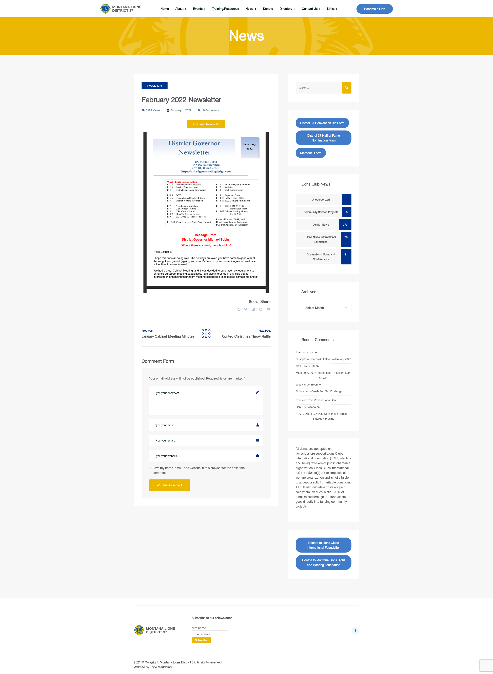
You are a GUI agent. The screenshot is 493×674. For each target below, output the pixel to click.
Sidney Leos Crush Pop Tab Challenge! (319, 391)
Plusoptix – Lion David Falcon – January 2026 (323, 359)
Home (164, 8)
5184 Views (153, 110)
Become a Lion (374, 9)
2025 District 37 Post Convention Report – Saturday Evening (323, 416)
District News (329, 224)
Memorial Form (310, 153)
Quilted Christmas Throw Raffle (246, 333)
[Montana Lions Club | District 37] (120, 9)
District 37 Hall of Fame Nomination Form (323, 138)
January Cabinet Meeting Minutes (168, 333)
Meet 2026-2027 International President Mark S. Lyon (323, 375)
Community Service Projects (325, 212)
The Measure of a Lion (322, 400)
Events (198, 8)
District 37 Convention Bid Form (322, 123)
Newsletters (154, 85)
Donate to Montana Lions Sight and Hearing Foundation (323, 562)
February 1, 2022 (180, 110)
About (179, 8)
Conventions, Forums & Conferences (326, 257)
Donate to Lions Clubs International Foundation (323, 545)
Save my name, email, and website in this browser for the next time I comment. (199, 470)
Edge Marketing (161, 667)
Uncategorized (329, 199)
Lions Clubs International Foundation (326, 239)
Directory (286, 8)
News (250, 8)
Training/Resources (225, 8)
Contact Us (310, 8)
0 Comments (210, 110)
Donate (268, 8)
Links (331, 8)
